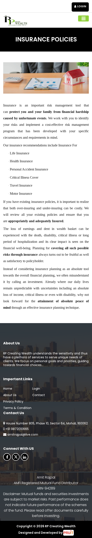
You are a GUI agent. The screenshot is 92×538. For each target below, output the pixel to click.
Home (7, 388)
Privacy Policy (13, 401)
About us (9, 395)
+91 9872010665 (17, 429)
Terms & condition (17, 408)
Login (81, 6)
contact (38, 395)
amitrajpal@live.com (22, 434)
